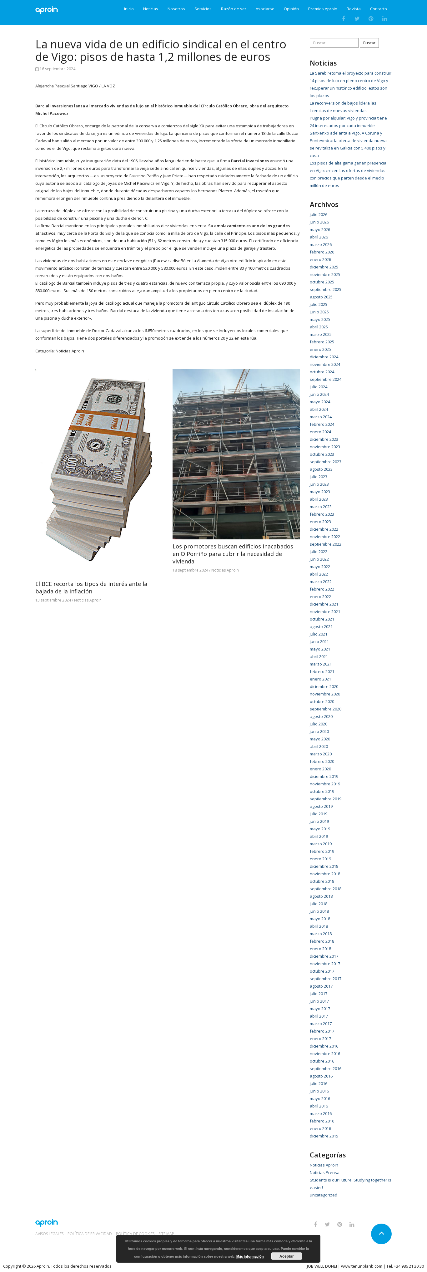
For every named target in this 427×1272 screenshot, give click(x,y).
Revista (354, 9)
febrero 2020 (322, 761)
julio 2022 (318, 551)
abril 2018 (319, 926)
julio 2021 (318, 634)
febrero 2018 (322, 941)
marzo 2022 (321, 581)
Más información (250, 1256)
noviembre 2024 (325, 364)
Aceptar (286, 1256)
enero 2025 (320, 349)
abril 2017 (319, 1016)
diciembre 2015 (324, 1136)
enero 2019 (320, 859)
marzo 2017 (321, 1023)
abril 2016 (319, 1106)
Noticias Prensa (324, 1172)
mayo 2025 (320, 319)
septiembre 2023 (325, 461)
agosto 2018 (321, 896)
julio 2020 (318, 724)
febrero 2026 (322, 252)
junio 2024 (319, 394)
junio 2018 (319, 911)
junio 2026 (319, 222)
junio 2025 (319, 312)
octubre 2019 (322, 791)
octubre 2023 (322, 454)
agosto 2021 (321, 626)
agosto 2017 (321, 986)
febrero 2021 (322, 671)
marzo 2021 (321, 664)
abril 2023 (319, 499)
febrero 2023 (322, 514)
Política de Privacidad (90, 1233)
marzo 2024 (321, 417)
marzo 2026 (321, 244)
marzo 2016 (321, 1113)
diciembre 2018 (324, 866)
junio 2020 (319, 731)
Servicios (203, 9)
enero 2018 (320, 948)
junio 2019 (319, 821)
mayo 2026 (320, 229)
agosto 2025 (321, 297)
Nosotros (176, 9)
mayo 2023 (320, 491)
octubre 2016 (322, 1061)
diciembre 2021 (324, 604)
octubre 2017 (322, 971)
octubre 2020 (322, 701)
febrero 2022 (322, 589)
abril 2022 (319, 574)
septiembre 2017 (325, 978)
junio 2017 (319, 1001)
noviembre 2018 (325, 874)
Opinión (291, 9)
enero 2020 (320, 769)
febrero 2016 (322, 1121)
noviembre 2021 (325, 611)
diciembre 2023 (324, 439)
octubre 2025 (322, 282)
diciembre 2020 (324, 686)
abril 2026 (319, 237)
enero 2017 (320, 1038)
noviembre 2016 (325, 1053)
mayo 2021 (320, 649)
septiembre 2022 (325, 544)
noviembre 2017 (325, 963)
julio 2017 (318, 993)
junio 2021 (319, 641)
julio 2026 (318, 214)
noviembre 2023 (325, 446)
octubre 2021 (322, 619)
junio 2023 (319, 484)
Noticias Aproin (70, 351)
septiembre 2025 (325, 289)
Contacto (378, 9)
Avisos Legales (49, 1233)
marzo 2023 (321, 506)
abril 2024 (319, 409)
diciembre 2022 (324, 529)
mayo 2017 (320, 1008)
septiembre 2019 (325, 799)
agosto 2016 (321, 1076)
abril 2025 (319, 327)
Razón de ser (233, 9)
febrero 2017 (322, 1031)
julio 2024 (318, 387)
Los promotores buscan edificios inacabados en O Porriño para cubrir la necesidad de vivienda (233, 554)
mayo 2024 (320, 402)
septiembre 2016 (325, 1068)
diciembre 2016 (324, 1046)
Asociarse (265, 9)
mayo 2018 (320, 918)
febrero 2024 (322, 424)
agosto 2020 (321, 716)
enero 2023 (320, 521)
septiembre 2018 (325, 888)
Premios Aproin (322, 9)
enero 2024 (320, 432)
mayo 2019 (320, 829)
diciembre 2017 (324, 956)
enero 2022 (320, 596)
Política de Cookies (135, 1233)
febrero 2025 (322, 342)
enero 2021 (320, 679)
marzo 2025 (321, 334)
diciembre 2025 (324, 267)
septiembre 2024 (325, 379)
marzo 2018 (321, 933)
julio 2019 (318, 814)
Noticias (150, 9)
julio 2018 (318, 903)
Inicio (129, 9)
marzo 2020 (321, 754)
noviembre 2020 (325, 694)
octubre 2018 (322, 881)
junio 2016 (319, 1091)
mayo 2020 (320, 739)
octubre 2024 (322, 372)
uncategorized (323, 1195)
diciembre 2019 (324, 776)
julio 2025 (318, 304)
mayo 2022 (320, 566)
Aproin (43, 1266)
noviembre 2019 (325, 784)
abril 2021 (319, 656)
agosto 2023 (321, 469)
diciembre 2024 (324, 357)
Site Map (166, 1233)
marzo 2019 (321, 844)
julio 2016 (318, 1083)
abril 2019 (319, 836)
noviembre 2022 (325, 536)
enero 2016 (320, 1128)
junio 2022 (319, 559)
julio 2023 (318, 476)
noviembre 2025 (325, 274)
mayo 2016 (320, 1098)
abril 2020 (319, 746)
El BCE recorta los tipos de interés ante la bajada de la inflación (91, 587)
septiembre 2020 (325, 709)
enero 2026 (320, 259)
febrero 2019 (322, 851)
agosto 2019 (321, 806)
